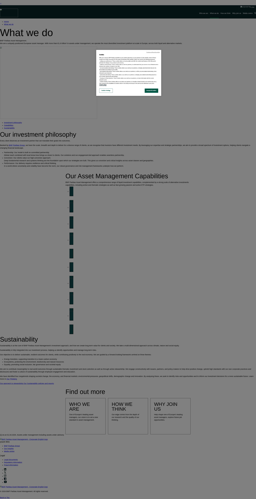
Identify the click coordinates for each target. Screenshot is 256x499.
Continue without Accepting (153, 52)
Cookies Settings (106, 90)
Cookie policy (103, 85)
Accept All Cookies (151, 90)
